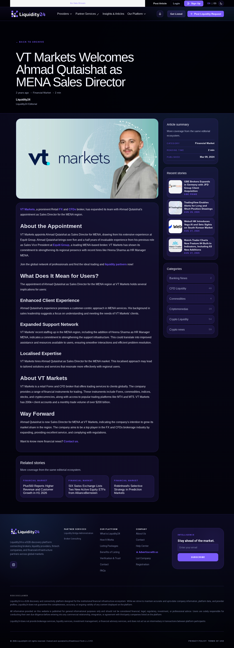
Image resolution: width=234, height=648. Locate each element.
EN (208, 3)
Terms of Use (216, 641)
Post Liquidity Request (207, 14)
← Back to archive (30, 42)
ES (215, 3)
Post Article (160, 3)
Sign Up (195, 3)
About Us (141, 533)
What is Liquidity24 (110, 533)
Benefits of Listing (110, 552)
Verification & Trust (110, 558)
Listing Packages (109, 546)
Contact (104, 564)
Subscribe (198, 557)
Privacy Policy (197, 641)
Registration (142, 564)
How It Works (107, 539)
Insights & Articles (113, 13)
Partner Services (86, 13)
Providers (63, 13)
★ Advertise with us (147, 552)
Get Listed (176, 14)
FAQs (103, 570)
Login (176, 3)
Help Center (142, 546)
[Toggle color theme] (221, 3)
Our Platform (135, 13)
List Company (143, 558)
